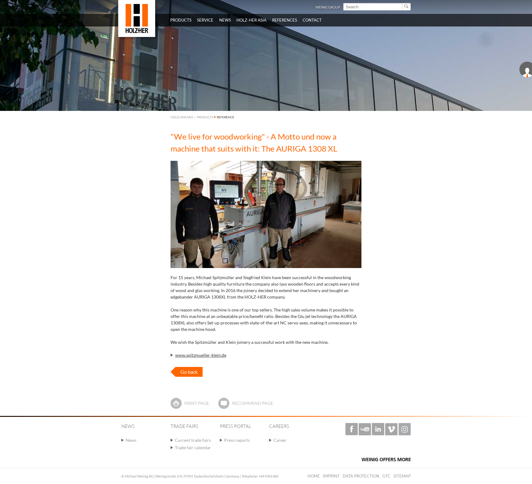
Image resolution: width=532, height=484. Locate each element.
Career (280, 440)
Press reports (237, 440)
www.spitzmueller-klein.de (200, 355)
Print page (196, 403)
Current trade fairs (193, 440)
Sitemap (402, 476)
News (131, 440)
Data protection (361, 476)
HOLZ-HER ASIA (182, 117)
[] (406, 6)
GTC (386, 476)
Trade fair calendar (193, 447)
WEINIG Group (328, 7)
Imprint (331, 476)
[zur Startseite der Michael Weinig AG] (136, 18)
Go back (189, 372)
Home (314, 476)
